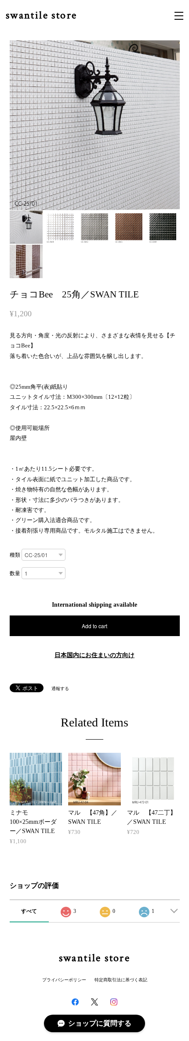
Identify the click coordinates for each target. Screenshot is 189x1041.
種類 (15, 555)
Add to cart (94, 626)
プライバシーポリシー (64, 979)
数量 (15, 573)
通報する (60, 688)
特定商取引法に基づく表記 (120, 979)
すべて (29, 911)
